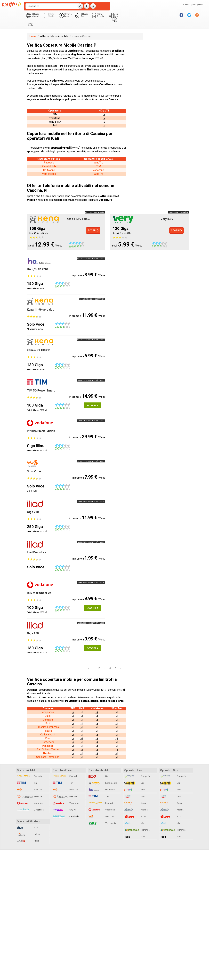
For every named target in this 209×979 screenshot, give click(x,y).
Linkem (36, 834)
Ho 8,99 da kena (37, 269)
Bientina (47, 753)
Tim (35, 783)
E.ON (143, 816)
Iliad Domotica (36, 552)
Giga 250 (33, 512)
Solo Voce (34, 471)
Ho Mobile (49, 170)
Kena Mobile (49, 166)
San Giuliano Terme (48, 749)
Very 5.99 (167, 219)
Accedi (187, 5)
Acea (143, 803)
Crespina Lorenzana (48, 727)
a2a (143, 823)
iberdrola (145, 830)
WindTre (98, 162)
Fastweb (49, 162)
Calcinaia (48, 719)
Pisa (47, 738)
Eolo (35, 827)
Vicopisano (47, 712)
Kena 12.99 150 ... (78, 219)
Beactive (37, 796)
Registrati (198, 5)
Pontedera (48, 742)
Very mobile (110, 823)
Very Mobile (49, 173)
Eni (142, 783)
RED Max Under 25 (39, 593)
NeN (143, 836)
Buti (47, 723)
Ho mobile (110, 789)
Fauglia (48, 730)
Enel (143, 789)
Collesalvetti (47, 734)
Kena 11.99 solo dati (40, 309)
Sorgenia (145, 776)
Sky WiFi (73, 810)
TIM (98, 166)
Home (32, 36)
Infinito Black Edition (41, 431)
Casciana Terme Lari (47, 756)
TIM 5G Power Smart (41, 390)
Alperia (144, 810)
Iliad (107, 776)
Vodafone (98, 170)
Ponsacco (48, 745)
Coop (143, 796)
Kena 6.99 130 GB (38, 350)
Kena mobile (111, 783)
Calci (47, 715)
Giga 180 (33, 633)
